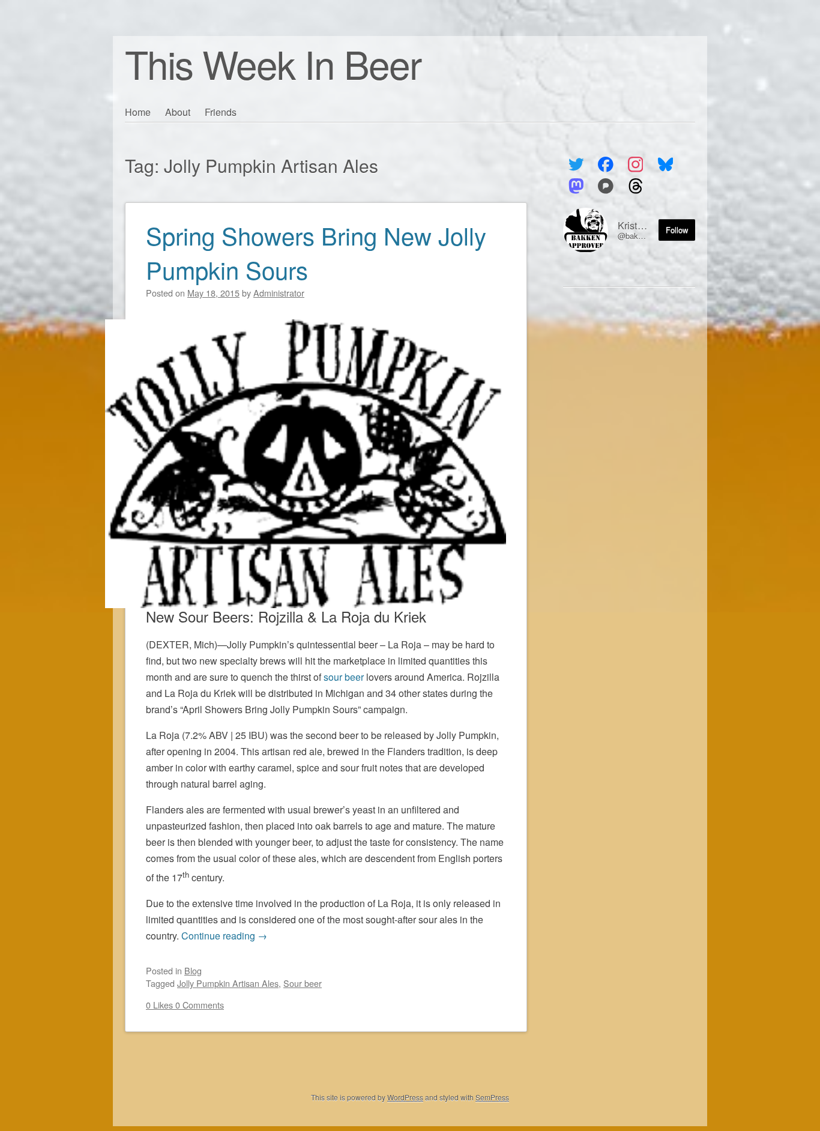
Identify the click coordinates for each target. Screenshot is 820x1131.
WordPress (405, 1097)
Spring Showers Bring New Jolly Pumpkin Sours (316, 252)
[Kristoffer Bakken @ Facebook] (606, 164)
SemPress (492, 1097)
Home (138, 112)
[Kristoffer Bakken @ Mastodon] (576, 186)
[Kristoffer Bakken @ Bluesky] (665, 164)
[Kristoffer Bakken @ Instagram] (635, 164)
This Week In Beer (273, 63)
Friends (221, 112)
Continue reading (224, 935)
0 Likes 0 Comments (185, 1004)
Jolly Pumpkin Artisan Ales (228, 983)
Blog (193, 970)
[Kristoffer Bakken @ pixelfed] (606, 186)
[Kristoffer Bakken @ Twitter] (576, 164)
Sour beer (302, 983)
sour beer (344, 677)
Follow (677, 229)
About (177, 112)
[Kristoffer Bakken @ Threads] (635, 186)
